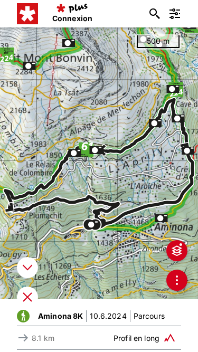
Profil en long (136, 338)
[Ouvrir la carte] (27, 297)
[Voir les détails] (27, 267)
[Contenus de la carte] (176, 250)
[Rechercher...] (154, 13)
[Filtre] (174, 13)
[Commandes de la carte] (176, 280)
